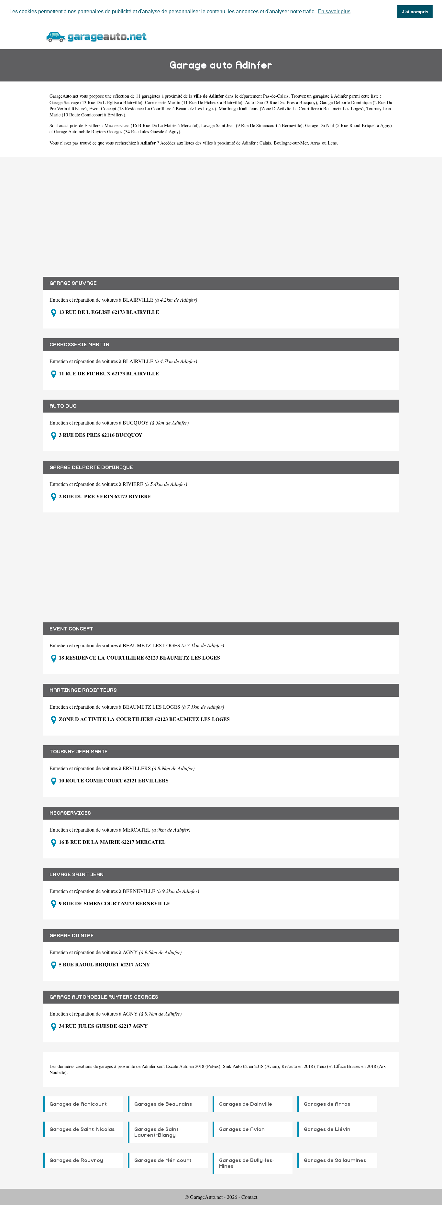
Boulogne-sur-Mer (291, 143)
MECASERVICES (70, 813)
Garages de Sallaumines (335, 1160)
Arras (315, 143)
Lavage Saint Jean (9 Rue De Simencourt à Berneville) (252, 125)
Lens (332, 143)
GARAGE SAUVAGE (73, 283)
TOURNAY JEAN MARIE (79, 751)
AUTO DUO (63, 406)
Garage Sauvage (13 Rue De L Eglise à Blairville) (96, 102)
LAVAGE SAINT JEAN (77, 874)
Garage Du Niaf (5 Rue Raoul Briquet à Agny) (348, 125)
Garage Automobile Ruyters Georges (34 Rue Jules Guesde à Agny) (117, 131)
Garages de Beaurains (163, 1104)
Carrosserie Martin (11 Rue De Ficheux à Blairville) (193, 102)
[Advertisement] (221, 212)
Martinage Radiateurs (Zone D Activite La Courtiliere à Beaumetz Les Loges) (291, 108)
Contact (249, 1196)
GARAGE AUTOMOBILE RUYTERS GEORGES (104, 997)
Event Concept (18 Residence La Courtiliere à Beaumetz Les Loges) (152, 108)
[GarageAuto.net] (96, 36)
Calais (265, 143)
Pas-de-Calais (276, 96)
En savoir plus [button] (334, 11)
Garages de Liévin (327, 1129)
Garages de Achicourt (78, 1104)
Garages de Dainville (245, 1104)
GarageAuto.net (64, 96)
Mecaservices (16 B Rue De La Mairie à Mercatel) (152, 125)
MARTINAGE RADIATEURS (83, 690)
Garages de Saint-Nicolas (82, 1129)
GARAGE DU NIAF (72, 935)
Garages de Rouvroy (76, 1160)
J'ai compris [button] (415, 11)
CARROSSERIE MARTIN (79, 344)
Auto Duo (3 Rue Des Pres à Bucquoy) (281, 102)
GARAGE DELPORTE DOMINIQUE (91, 467)
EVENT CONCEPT (72, 628)
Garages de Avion (242, 1129)
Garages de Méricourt (163, 1160)
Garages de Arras (327, 1104)
